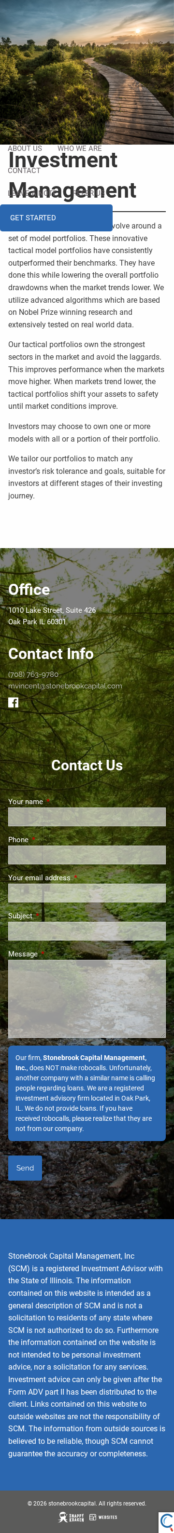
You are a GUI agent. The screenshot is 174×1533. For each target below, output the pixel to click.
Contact (24, 170)
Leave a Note (32, 193)
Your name (60, 801)
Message (57, 954)
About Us (25, 148)
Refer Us (88, 193)
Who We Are (80, 148)
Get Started (33, 218)
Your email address (74, 878)
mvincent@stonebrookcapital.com (65, 686)
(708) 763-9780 (33, 674)
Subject (55, 916)
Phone (53, 839)
